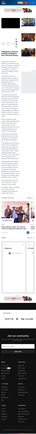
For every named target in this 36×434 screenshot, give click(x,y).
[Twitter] (16, 42)
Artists (3, 395)
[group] (8, 319)
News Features (22, 373)
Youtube (3, 419)
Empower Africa (22, 419)
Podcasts (5, 368)
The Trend (21, 376)
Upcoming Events (23, 392)
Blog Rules (21, 416)
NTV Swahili (21, 368)
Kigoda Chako (22, 378)
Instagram (4, 414)
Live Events (21, 387)
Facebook (4, 416)
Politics (3, 378)
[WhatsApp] (16, 46)
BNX (2, 400)
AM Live (3, 392)
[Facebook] (16, 39)
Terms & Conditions (23, 411)
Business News (5, 370)
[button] (33, 3)
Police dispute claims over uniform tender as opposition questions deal (13, 227)
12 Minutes (8, 248)
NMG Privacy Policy (23, 414)
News (13, 43)
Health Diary (21, 370)
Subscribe (18, 351)
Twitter (3, 411)
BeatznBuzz (4, 397)
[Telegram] (16, 44)
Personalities (21, 409)
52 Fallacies (4, 389)
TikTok (3, 409)
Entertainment (5, 373)
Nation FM (21, 365)
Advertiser (21, 395)
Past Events (21, 389)
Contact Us (21, 421)
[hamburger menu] (34, 3)
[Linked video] (28, 22)
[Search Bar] (30, 2)
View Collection (17, 253)
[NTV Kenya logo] (3, 2)
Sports (3, 376)
